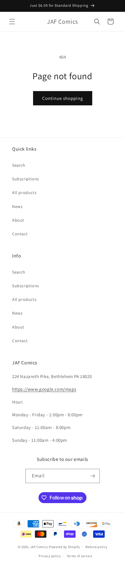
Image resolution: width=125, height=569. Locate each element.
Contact (20, 234)
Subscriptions (25, 179)
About (18, 220)
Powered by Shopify (64, 546)
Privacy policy (50, 556)
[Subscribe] (93, 476)
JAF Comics (39, 546)
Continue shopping (62, 98)
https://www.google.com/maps (44, 389)
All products (24, 192)
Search (18, 165)
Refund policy (96, 547)
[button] (12, 21)
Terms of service (79, 556)
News (17, 206)
